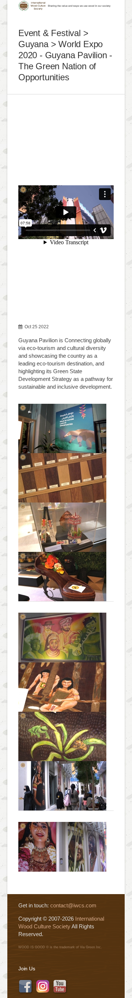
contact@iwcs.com (73, 905)
